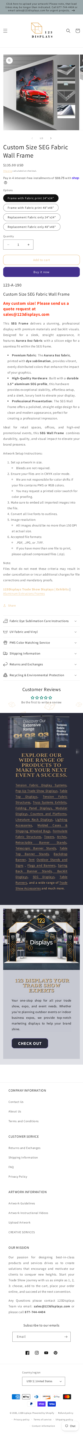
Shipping (7, 170)
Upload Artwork (19, 1222)
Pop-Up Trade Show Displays (37, 791)
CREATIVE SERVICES (22, 1232)
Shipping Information (23, 1157)
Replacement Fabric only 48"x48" (32, 227)
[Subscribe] (65, 1337)
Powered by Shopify (43, 1412)
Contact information (43, 1425)
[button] (5, 30)
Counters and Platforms (47, 814)
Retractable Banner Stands (41, 842)
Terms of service (43, 1419)
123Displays (25, 1412)
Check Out (30, 1043)
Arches (62, 837)
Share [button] (12, 605)
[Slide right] (51, 138)
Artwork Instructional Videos (28, 1213)
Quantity (8, 236)
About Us (15, 1111)
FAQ (11, 1167)
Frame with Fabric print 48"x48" (31, 208)
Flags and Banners (41, 865)
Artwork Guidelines (22, 1203)
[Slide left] (32, 138)
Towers (49, 837)
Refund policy (65, 1412)
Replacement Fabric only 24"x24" (32, 217)
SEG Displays (44, 877)
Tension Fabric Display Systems (41, 785)
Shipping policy (64, 1419)
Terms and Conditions (24, 1121)
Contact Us (16, 1102)
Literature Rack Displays (34, 819)
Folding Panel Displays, (36, 808)
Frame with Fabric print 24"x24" (31, 198)
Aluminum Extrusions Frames (24, 593)
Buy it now (41, 272)
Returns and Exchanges (25, 1148)
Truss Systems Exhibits (49, 802)
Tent (32, 860)
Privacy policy (22, 1419)
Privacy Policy (18, 1176)
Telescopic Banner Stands (36, 848)
